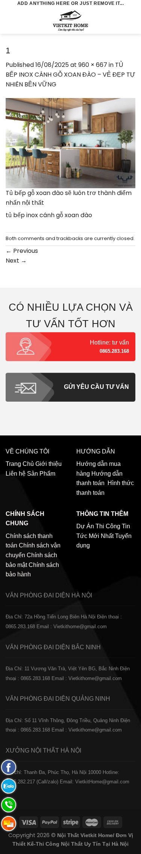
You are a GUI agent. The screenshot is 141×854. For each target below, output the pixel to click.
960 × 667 (92, 64)
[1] (70, 142)
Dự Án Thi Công (98, 526)
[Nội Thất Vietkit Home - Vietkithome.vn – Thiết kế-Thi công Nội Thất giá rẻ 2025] (70, 21)
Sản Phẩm (41, 473)
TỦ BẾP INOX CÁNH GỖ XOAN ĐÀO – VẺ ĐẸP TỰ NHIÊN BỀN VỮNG (70, 74)
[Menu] (10, 20)
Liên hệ (16, 473)
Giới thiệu (48, 464)
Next (16, 260)
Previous (22, 250)
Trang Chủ (20, 464)
